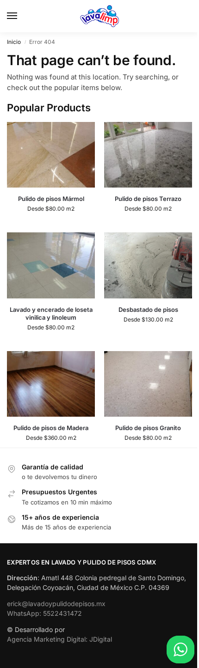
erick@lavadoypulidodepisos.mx (56, 603)
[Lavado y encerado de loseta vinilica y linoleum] (51, 265)
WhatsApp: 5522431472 (44, 613)
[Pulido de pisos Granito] (148, 384)
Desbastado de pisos (148, 309)
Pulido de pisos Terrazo (148, 198)
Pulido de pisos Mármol (51, 198)
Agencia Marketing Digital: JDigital (59, 639)
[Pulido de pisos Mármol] (51, 155)
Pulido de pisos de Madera (50, 427)
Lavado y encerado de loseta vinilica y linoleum (51, 313)
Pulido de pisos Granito (148, 427)
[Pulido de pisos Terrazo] (148, 155)
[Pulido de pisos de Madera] (51, 384)
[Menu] (21, 16)
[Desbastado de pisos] (148, 265)
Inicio (14, 41)
